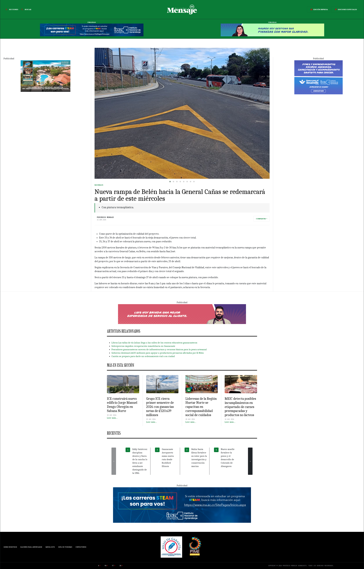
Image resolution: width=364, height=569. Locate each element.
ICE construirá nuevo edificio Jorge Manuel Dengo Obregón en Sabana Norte (122, 405)
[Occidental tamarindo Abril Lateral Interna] (45, 75)
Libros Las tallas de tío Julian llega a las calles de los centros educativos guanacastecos (154, 342)
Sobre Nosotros (10, 547)
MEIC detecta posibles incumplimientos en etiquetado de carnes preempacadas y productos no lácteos (240, 407)
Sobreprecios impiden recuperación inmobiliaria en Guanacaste (143, 346)
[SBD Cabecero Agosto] (272, 30)
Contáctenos (81, 547)
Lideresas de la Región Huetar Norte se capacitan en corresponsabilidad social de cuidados (201, 407)
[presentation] (113, 461)
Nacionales (99, 185)
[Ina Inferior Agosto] (182, 505)
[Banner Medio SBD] (182, 314)
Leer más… (112, 418)
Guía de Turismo (65, 547)
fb (105, 566)
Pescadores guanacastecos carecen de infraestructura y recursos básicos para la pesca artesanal (159, 349)
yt (113, 566)
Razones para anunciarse (31, 547)
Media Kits (50, 547)
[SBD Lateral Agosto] (318, 77)
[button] (170, 181)
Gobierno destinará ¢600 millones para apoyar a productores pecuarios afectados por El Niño (157, 353)
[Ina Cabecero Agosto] (91, 30)
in (120, 566)
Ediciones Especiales (347, 9)
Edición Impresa (320, 9)
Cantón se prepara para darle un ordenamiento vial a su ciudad (143, 356)
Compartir (261, 219)
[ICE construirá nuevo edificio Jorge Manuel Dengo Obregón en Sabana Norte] (123, 384)
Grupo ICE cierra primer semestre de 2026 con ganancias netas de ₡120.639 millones (160, 407)
